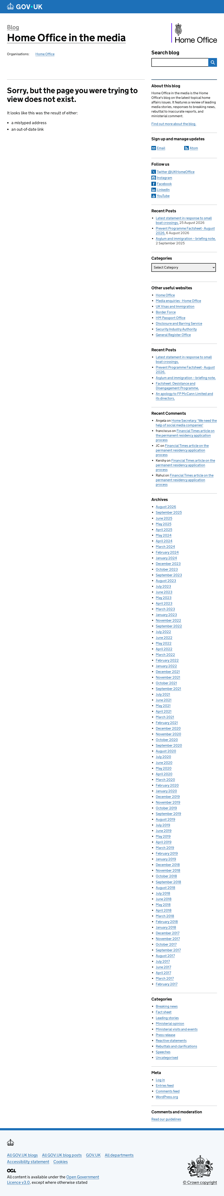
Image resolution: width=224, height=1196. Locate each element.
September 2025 (169, 512)
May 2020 (164, 768)
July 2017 (163, 961)
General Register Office (173, 335)
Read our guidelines (166, 1119)
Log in (160, 1080)
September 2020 (169, 745)
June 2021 (164, 700)
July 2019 (163, 825)
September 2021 (168, 689)
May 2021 (163, 706)
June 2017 (163, 967)
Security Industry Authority (176, 329)
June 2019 (164, 831)
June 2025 (164, 518)
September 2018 (168, 882)
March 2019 (165, 848)
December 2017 (167, 933)
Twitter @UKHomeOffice (175, 172)
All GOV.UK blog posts (62, 1155)
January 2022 (166, 666)
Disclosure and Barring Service (179, 323)
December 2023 (168, 564)
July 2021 (163, 694)
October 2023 (167, 569)
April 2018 (164, 910)
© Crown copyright (200, 1182)
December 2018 (168, 865)
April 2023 (164, 603)
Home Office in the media (66, 37)
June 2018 (164, 899)
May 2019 (163, 836)
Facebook (164, 184)
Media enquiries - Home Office (178, 301)
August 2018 (165, 888)
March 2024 (165, 547)
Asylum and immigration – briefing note (185, 238)
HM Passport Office (170, 318)
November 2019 (168, 802)
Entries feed (165, 1085)
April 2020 (164, 774)
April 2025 (164, 530)
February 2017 (166, 984)
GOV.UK (93, 1155)
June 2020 (164, 763)
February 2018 (167, 922)
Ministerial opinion (170, 1023)
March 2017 (165, 978)
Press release (165, 1035)
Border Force (166, 312)
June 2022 (164, 638)
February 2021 (167, 723)
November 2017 (168, 939)
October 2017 (166, 944)
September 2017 (168, 950)
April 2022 (164, 649)
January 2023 (166, 615)
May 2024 (164, 535)
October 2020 (167, 740)
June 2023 (164, 592)
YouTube (163, 196)
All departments (119, 1155)
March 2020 (165, 780)
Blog (13, 27)
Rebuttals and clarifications (176, 1046)
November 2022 (168, 620)
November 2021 (168, 677)
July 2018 (163, 893)
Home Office (44, 54)
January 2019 (166, 859)
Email (161, 148)
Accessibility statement (28, 1161)
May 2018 (163, 905)
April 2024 (164, 541)
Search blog (165, 52)
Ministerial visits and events (177, 1029)
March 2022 (165, 655)
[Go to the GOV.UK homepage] (24, 7)
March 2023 (165, 609)
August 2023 (166, 581)
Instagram (164, 178)
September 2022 (169, 626)
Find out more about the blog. (173, 124)
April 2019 (164, 842)
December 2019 (168, 797)
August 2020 (166, 751)
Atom (194, 148)
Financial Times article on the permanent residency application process (185, 435)
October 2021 (166, 683)
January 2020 (166, 791)
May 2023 (164, 598)
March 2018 (165, 916)
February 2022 (167, 660)
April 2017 (163, 973)
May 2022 (164, 643)
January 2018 (166, 927)
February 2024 (167, 552)
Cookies (60, 1161)
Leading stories (167, 1018)
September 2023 (169, 575)
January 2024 (166, 558)
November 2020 (168, 734)
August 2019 (165, 819)
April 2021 (164, 711)
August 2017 (165, 956)
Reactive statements (171, 1040)
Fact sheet (164, 1012)
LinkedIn (163, 190)
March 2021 (165, 717)
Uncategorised (167, 1057)
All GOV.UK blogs (22, 1155)
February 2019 (167, 853)
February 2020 (167, 785)
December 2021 (168, 672)
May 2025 (163, 524)
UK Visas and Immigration (175, 306)
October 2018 (166, 876)
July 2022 (163, 632)
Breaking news (167, 1006)
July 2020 (163, 757)
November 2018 (168, 870)
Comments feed (168, 1091)
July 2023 (163, 586)
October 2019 (166, 808)
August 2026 (166, 507)
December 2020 (168, 728)
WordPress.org (167, 1097)
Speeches (163, 1052)
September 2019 (168, 814)
